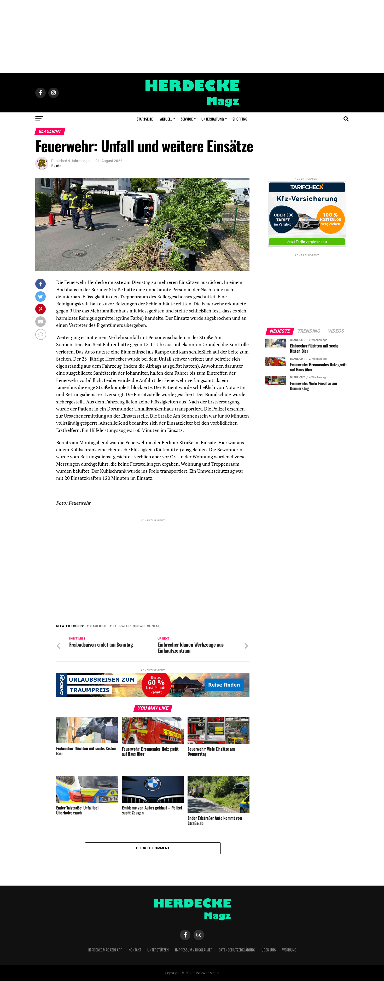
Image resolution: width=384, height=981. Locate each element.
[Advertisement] (192, 36)
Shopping (239, 119)
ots (58, 166)
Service (187, 119)
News (139, 626)
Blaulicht (98, 626)
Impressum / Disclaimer (193, 950)
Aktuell (166, 119)
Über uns (268, 950)
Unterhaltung (212, 119)
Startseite (145, 119)
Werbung (289, 950)
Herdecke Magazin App (105, 950)
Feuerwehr (121, 626)
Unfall (155, 626)
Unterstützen (158, 950)
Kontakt (135, 950)
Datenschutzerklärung (237, 950)
